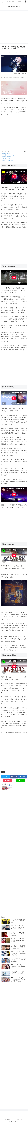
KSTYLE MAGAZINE (14, 2)
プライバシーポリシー (14, 1121)
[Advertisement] (14, 28)
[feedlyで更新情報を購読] (9, 788)
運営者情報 (7, 1119)
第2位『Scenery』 (8, 158)
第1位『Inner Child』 (8, 160)
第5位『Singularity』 (8, 153)
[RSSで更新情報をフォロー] (11, 788)
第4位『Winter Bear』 (8, 155)
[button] (25, 517)
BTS (3, 772)
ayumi (10, 785)
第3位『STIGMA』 (8, 156)
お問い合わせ (20, 1119)
